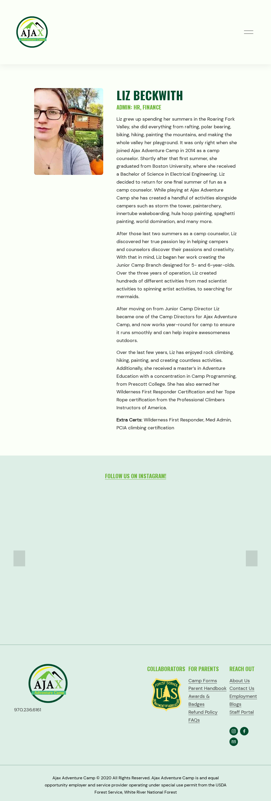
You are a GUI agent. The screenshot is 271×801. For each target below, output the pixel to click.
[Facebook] (244, 731)
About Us (239, 681)
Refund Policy (203, 712)
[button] (19, 558)
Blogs (235, 704)
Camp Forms (202, 681)
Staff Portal (241, 712)
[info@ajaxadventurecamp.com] (233, 742)
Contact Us (241, 688)
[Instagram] (233, 731)
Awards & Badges (199, 700)
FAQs (194, 720)
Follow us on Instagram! (135, 476)
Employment (243, 696)
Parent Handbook (207, 688)
